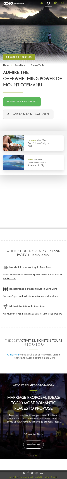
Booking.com (9, 278)
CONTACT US (62, 3)
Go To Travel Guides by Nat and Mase (13, 3)
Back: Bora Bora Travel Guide (29, 114)
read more (33, 444)
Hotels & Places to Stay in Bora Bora (30, 267)
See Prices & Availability (22, 102)
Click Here (13, 354)
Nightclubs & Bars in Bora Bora (27, 306)
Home (6, 65)
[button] (31, 456)
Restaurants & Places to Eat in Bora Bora (33, 289)
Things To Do (37, 65)
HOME (41, 3)
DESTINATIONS (48, 3)
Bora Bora (20, 65)
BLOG (55, 3)
